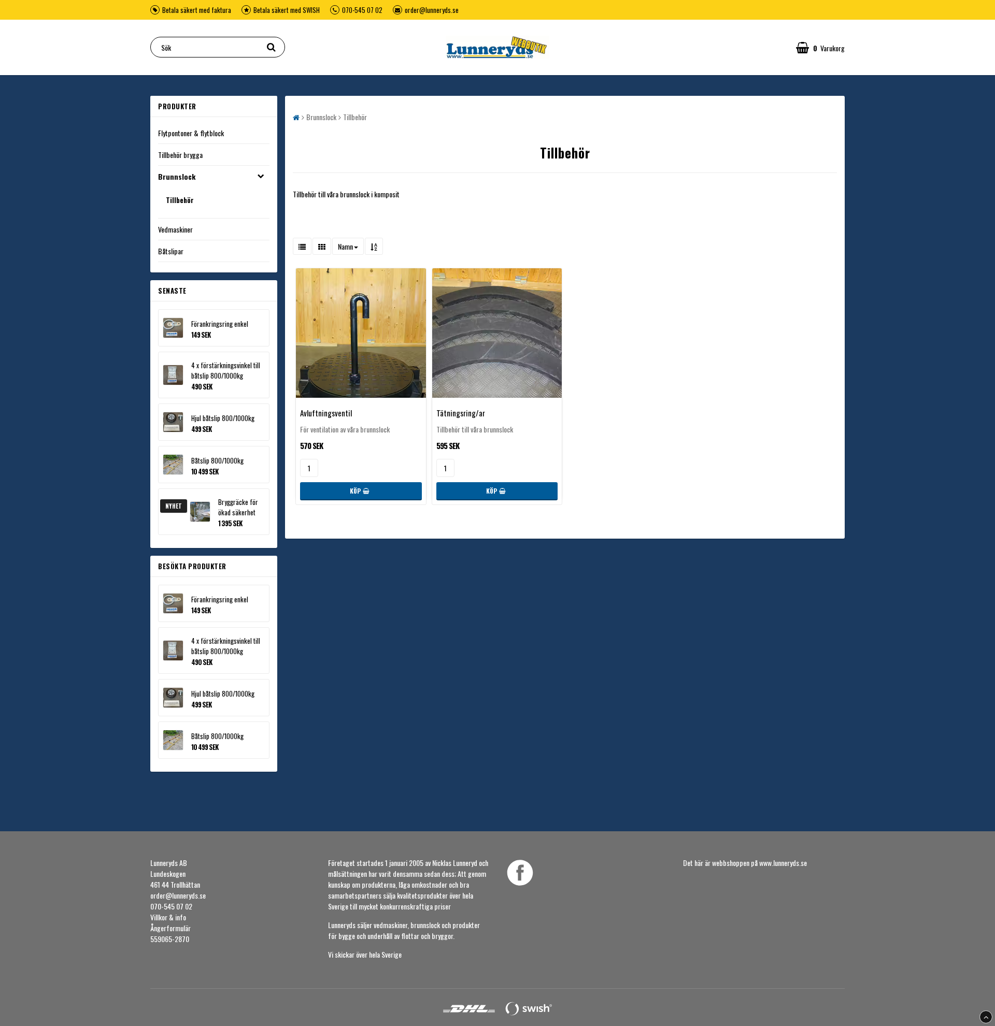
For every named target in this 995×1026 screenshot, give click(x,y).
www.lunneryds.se (783, 862)
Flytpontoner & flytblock (191, 132)
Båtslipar (170, 250)
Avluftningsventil (326, 412)
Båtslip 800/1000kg (217, 460)
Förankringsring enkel (219, 324)
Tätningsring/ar (460, 412)
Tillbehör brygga (180, 154)
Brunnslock (176, 176)
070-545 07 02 (362, 10)
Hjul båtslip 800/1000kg (222, 418)
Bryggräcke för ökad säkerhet (238, 507)
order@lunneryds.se (432, 10)
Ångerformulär (170, 927)
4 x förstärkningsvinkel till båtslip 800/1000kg (225, 370)
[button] (820, 47)
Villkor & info (168, 917)
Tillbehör (180, 200)
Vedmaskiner (175, 229)
